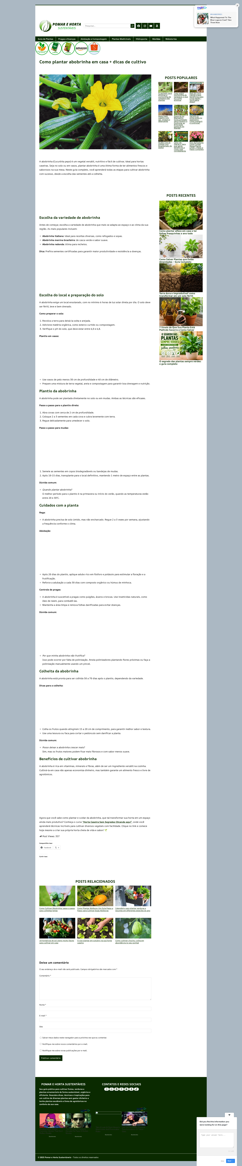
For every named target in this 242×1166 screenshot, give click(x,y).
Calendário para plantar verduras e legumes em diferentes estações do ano (132, 909)
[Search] (132, 26)
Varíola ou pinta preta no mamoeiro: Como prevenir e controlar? (196, 119)
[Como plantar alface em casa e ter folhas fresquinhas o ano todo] (181, 215)
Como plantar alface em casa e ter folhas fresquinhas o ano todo (178, 232)
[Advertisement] (111, 10)
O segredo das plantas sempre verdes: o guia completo (180, 362)
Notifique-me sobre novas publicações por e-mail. (64, 1050)
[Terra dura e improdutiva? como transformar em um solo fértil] (181, 277)
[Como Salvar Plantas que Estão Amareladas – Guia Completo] (181, 246)
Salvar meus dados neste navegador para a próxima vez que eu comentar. (74, 1037)
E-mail (43, 1015)
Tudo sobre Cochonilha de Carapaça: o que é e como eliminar (181, 97)
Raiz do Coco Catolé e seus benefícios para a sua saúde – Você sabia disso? (196, 97)
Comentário (45, 975)
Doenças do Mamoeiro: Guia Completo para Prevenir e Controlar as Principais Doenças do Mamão (180, 122)
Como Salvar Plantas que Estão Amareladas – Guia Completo (176, 260)
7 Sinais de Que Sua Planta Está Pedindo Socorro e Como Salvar (177, 328)
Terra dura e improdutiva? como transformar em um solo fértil (177, 294)
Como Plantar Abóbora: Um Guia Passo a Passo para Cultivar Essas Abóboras (95, 909)
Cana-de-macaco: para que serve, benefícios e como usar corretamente (180, 146)
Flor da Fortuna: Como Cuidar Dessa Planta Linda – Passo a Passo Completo (197, 146)
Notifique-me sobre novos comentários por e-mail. (65, 1044)
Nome (42, 1004)
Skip (222, 1161)
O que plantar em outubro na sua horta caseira (94, 941)
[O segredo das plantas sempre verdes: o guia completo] (181, 345)
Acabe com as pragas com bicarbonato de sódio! (165, 145)
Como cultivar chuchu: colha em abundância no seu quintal (129, 941)
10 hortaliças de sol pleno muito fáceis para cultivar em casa (56, 941)
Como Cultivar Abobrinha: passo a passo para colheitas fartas (57, 909)
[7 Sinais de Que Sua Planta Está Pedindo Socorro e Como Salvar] (181, 311)
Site (41, 1026)
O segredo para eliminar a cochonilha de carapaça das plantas (165, 97)
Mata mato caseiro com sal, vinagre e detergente (164, 119)
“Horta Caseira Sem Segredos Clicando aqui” (107, 821)
